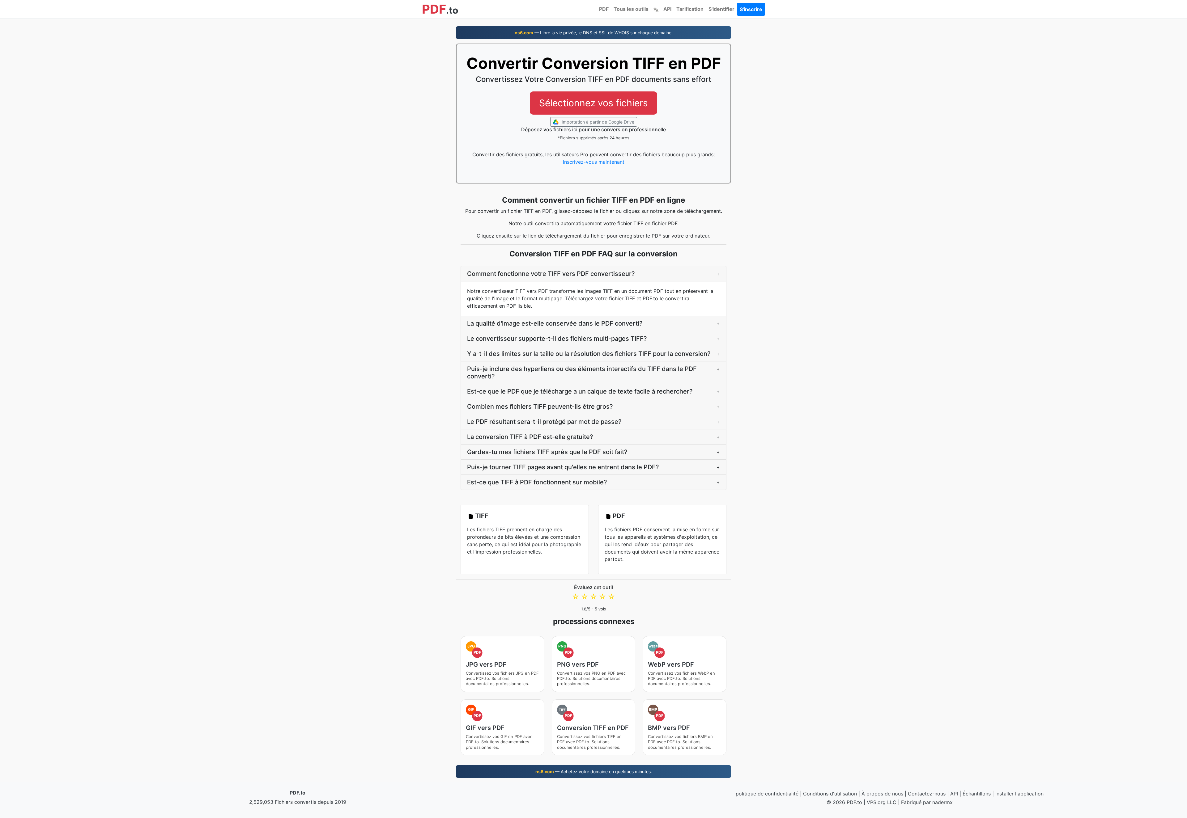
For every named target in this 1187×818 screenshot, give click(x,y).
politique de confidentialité (767, 794)
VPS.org (876, 802)
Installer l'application (1019, 794)
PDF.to (297, 793)
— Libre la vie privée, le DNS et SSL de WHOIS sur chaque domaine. (594, 32)
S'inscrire (751, 9)
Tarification (690, 9)
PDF (604, 9)
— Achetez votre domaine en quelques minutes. (593, 771)
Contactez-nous (927, 794)
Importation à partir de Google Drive (597, 121)
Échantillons (977, 794)
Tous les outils (631, 9)
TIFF (481, 516)
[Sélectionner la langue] (656, 9)
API (667, 9)
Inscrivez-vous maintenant (593, 162)
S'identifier (721, 9)
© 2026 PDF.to (844, 802)
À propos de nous (882, 794)
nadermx (942, 802)
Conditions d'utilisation (830, 794)
